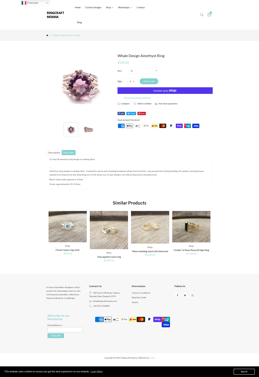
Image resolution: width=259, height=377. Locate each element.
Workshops (124, 7)
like (122, 113)
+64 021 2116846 (101, 306)
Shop (108, 7)
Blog (79, 22)
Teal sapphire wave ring (109, 256)
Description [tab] (54, 152)
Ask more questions (167, 103)
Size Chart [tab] (68, 152)
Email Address (55, 325)
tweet (132, 113)
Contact (141, 7)
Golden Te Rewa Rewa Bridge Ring (191, 250)
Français (32, 2)
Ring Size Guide (139, 297)
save (143, 113)
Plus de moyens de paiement (137, 97)
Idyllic (152, 357)
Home (78, 7)
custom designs (93, 7)
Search (135, 302)
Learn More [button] (97, 371)
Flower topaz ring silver (68, 249)
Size (120, 70)
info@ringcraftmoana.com (105, 301)
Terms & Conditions (141, 293)
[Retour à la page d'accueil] (47, 35)
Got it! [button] (244, 371)
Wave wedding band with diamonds (150, 251)
